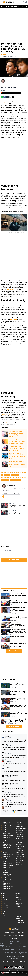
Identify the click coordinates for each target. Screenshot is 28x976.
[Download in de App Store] (19, 967)
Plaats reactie (14, 560)
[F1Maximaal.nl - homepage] (8, 2)
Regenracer (8, 799)
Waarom (7, 744)
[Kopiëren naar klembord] (13, 97)
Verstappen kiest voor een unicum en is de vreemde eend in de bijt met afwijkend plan (17, 464)
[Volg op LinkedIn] (3, 496)
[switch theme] (24, 2)
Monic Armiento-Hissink (11, 775)
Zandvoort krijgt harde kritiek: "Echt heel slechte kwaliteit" (12, 973)
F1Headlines (7, 935)
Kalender (16, 6)
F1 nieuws (6, 472)
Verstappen (9, 6)
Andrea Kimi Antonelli (15, 480)
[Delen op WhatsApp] (2, 97)
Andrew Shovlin (11, 289)
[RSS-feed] (17, 961)
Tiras (6, 759)
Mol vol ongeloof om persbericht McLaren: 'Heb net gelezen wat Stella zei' (17, 441)
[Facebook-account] (7, 961)
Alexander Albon (10, 422)
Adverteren (15, 935)
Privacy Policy (21, 932)
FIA (18, 305)
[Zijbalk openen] (1, 2)
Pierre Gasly (13, 319)
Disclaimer (14, 938)
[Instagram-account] (10, 961)
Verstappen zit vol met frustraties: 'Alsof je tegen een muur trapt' (16, 448)
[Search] (21, 2)
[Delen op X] (7, 97)
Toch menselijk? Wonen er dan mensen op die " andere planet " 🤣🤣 (14, 811)
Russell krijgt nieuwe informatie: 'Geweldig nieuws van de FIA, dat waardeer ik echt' (17, 456)
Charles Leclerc (21, 316)
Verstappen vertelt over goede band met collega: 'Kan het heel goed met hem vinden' (17, 434)
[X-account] (4, 961)
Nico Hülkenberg (5, 414)
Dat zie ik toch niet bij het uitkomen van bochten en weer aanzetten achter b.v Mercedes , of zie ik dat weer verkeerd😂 (14, 803)
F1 (4, 6)
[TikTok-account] (14, 961)
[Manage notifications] (3, 973)
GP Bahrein (7, 475)
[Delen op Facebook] (4, 97)
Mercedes (4, 109)
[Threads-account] (24, 961)
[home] (2, 6)
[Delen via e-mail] (10, 97)
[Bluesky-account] (21, 961)
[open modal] (26, 2)
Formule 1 (4, 54)
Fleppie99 (7, 736)
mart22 (7, 752)
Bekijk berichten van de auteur (11, 493)
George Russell (5, 102)
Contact (21, 935)
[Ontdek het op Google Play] (9, 967)
